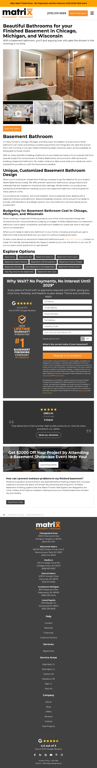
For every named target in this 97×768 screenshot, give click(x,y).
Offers (48, 711)
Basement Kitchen (13, 267)
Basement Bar (25, 257)
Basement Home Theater (70, 262)
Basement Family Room (69, 267)
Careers (48, 721)
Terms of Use (47, 375)
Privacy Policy (59, 375)
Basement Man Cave (47, 272)
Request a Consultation (67, 355)
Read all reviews (48, 435)
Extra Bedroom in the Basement (40, 267)
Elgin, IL (48, 683)
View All (48, 688)
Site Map (54, 761)
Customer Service (48, 637)
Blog (48, 707)
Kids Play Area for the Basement (19, 272)
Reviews (48, 716)
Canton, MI (48, 674)
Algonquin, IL (48, 664)
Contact (48, 623)
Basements (10, 257)
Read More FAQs (15, 502)
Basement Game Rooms (16, 262)
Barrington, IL (48, 669)
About (48, 702)
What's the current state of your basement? (65, 344)
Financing (48, 633)
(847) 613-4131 (48, 537)
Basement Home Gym (67, 257)
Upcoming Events (48, 465)
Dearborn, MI (48, 679)
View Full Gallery (12, 128)
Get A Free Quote (78, 13)
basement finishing (73, 239)
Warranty (48, 628)
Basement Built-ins (44, 257)
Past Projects (48, 726)
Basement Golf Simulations (43, 262)
